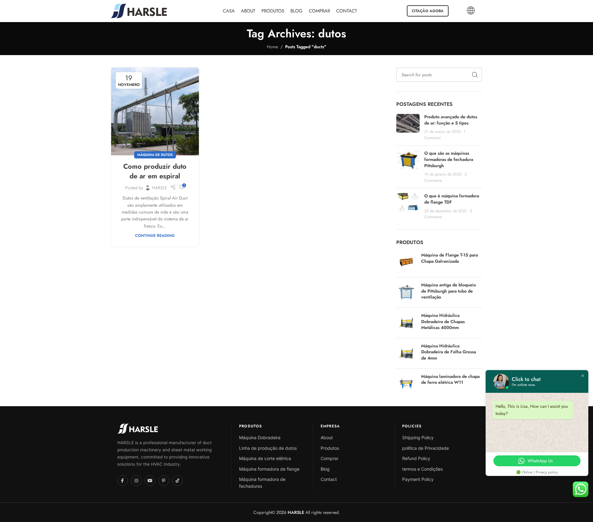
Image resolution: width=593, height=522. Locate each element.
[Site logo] (139, 10)
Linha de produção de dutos (268, 448)
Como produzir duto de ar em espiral (154, 171)
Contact (329, 479)
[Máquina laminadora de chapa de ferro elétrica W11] (406, 384)
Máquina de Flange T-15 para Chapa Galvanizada (449, 258)
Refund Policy (416, 458)
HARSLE (159, 188)
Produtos (330, 448)
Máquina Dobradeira (259, 437)
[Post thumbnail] (408, 127)
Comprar (329, 458)
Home (272, 47)
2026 (289, 512)
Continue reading (155, 235)
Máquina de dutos (155, 154)
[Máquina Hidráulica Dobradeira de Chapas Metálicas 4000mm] (406, 323)
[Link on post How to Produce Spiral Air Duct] (155, 111)
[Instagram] (136, 480)
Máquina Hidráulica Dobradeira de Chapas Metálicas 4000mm (443, 322)
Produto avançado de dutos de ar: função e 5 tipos (450, 120)
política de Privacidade (425, 448)
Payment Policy (418, 479)
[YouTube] (150, 480)
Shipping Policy (418, 437)
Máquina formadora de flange (269, 469)
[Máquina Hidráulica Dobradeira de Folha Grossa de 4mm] (406, 353)
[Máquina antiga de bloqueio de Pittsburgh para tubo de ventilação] (406, 292)
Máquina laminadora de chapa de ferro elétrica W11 (450, 380)
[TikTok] (177, 480)
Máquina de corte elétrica (265, 458)
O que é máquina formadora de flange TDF (451, 199)
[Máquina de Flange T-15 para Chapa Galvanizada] (406, 262)
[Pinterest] (163, 480)
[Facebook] (122, 480)
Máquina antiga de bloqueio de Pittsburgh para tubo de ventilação (448, 291)
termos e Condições (422, 469)
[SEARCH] (475, 75)
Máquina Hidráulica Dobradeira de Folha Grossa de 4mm (448, 352)
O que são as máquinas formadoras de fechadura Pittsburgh (448, 159)
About (327, 437)
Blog (325, 469)
